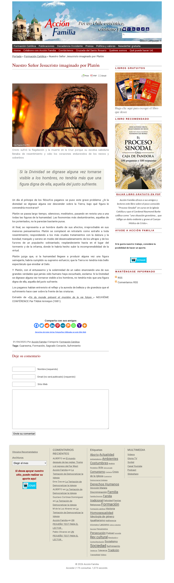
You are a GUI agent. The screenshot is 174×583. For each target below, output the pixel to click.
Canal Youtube (135, 466)
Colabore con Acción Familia (39, 50)
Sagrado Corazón (56, 345)
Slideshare (133, 474)
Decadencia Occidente (70, 46)
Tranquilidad (95, 555)
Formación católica (97, 509)
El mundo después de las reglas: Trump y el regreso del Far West (68, 462)
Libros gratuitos (115, 525)
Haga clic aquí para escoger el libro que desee (136, 110)
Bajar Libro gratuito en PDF (138, 194)
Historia (110, 508)
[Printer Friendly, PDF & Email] (94, 75)
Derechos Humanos (104, 484)
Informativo (94, 525)
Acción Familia (39, 341)
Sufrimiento (74, 345)
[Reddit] (47, 325)
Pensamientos (102, 529)
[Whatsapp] (73, 325)
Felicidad (108, 500)
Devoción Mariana (98, 488)
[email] (124, 29)
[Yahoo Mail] (79, 325)
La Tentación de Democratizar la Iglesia (68, 474)
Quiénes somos (118, 50)
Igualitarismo (97, 520)
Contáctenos (66, 50)
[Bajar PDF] (92, 297)
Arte (100, 467)
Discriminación (98, 492)
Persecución (98, 533)
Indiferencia (111, 520)
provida (118, 533)
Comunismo (97, 471)
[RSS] (138, 29)
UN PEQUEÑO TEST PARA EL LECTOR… (65, 524)
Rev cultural (99, 537)
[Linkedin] (52, 325)
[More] (84, 325)
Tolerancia (102, 550)
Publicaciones (46, 46)
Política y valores (105, 46)
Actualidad (106, 454)
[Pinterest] (57, 325)
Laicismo (104, 524)
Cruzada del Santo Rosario (91, 50)
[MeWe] (62, 325)
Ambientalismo (96, 459)
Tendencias (93, 551)
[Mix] (68, 325)
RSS (120, 277)
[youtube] (147, 29)
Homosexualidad (101, 512)
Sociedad (98, 545)
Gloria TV (132, 458)
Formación (38, 345)
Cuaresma (25, 345)
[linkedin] (133, 29)
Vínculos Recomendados (25, 452)
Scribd (131, 462)
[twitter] (143, 29)
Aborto (94, 454)
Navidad (93, 529)
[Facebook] (36, 325)
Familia (113, 492)
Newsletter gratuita (129, 46)
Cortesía (109, 472)
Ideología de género (102, 516)
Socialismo (111, 541)
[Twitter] (41, 325)
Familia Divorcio (96, 496)
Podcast (110, 533)
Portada (16, 56)
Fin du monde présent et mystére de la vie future (60, 297)
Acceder (70, 568)
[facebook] (129, 29)
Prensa (89, 46)
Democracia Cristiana (98, 480)
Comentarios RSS (128, 282)
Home (17, 50)
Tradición (113, 550)
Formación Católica (25, 46)
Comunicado (108, 468)
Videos (103, 555)
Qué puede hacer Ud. (141, 50)
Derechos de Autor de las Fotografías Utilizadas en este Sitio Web (60, 332)
